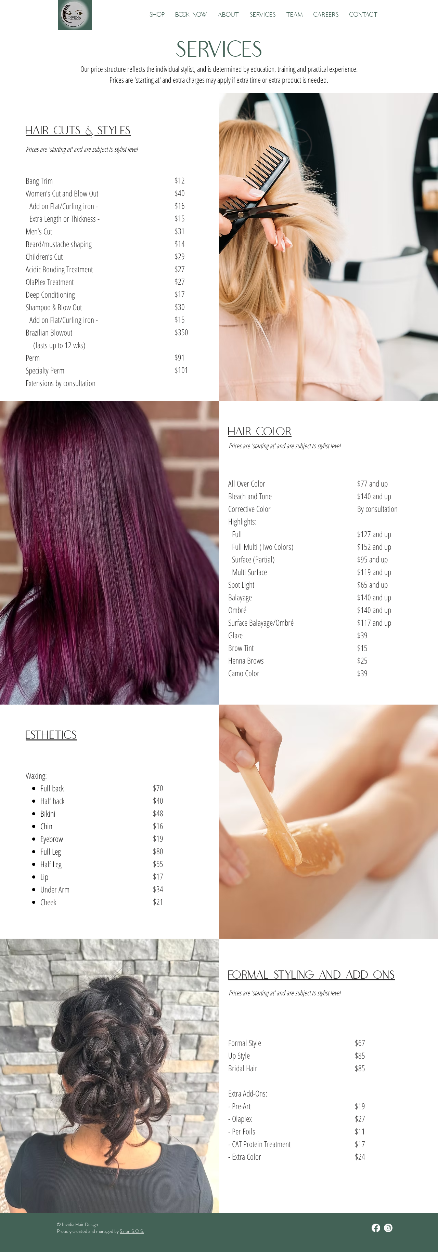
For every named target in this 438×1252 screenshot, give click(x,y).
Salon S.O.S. (132, 1231)
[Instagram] (388, 1228)
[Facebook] (376, 1228)
